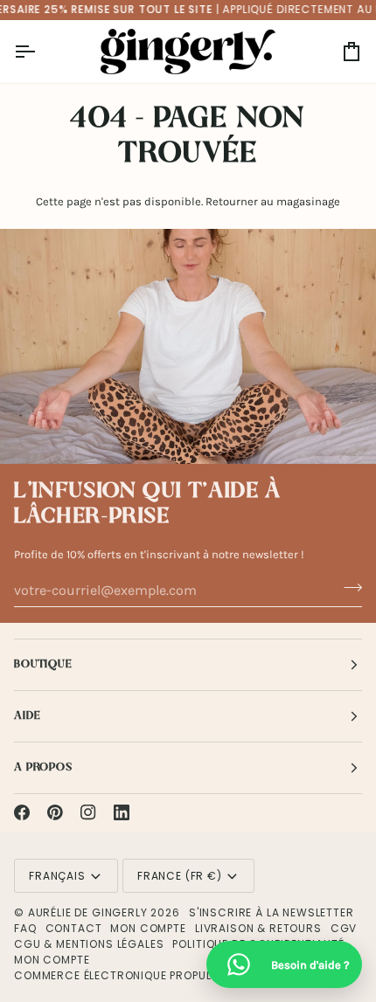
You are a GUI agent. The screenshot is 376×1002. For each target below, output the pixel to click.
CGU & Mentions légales (89, 943)
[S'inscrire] (347, 588)
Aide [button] (27, 715)
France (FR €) (179, 875)
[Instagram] (88, 812)
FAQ (25, 928)
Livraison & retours (258, 928)
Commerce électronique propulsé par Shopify (156, 975)
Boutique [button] (43, 664)
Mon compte (147, 928)
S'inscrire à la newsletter (271, 912)
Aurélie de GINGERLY (88, 912)
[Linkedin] (121, 812)
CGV (344, 928)
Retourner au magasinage (272, 201)
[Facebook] (22, 812)
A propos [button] (43, 767)
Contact (73, 928)
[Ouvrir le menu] (40, 52)
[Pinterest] (55, 812)
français (57, 875)
